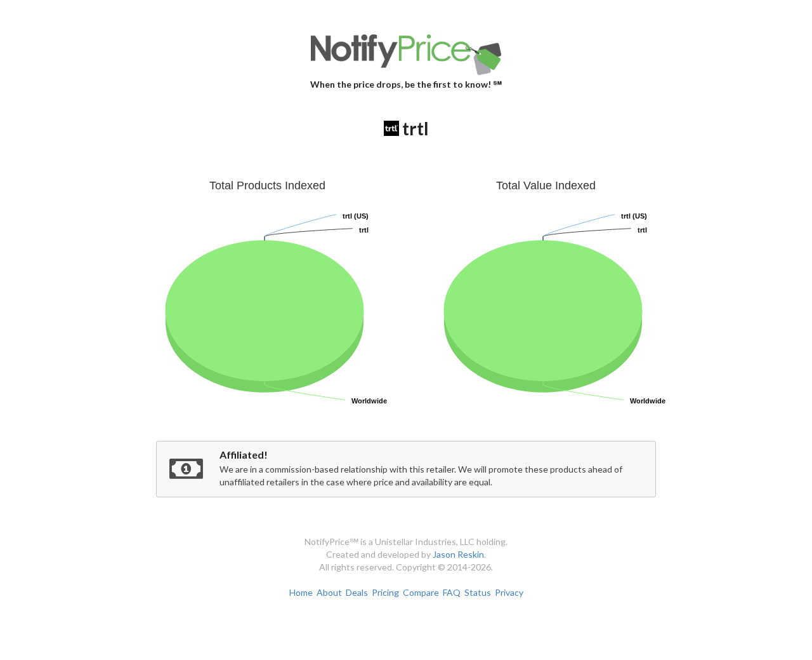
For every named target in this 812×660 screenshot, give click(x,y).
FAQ (452, 592)
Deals (357, 592)
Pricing (385, 592)
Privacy (509, 592)
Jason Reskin (458, 554)
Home (301, 592)
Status (477, 592)
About (329, 592)
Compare (421, 592)
